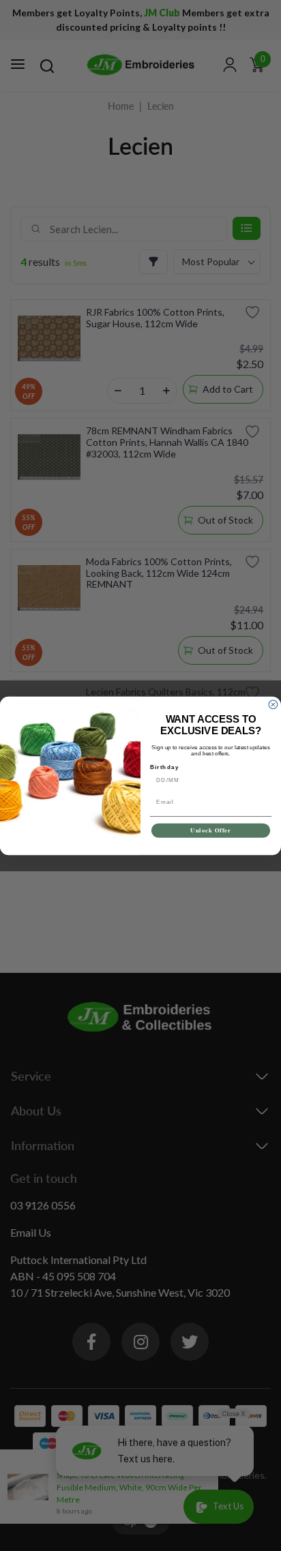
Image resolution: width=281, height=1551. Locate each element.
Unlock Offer (210, 830)
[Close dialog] (273, 704)
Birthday (164, 767)
